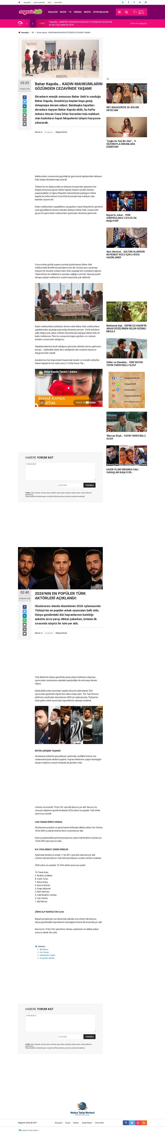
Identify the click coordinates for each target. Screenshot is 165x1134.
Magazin (52, 12)
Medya (87, 12)
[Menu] (119, 12)
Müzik (63, 12)
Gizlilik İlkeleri (87, 1123)
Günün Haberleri (39, 2)
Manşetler (27, 2)
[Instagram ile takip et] (138, 1122)
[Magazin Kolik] (30, 12)
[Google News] (49, 132)
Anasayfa (58, 1123)
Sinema (78, 12)
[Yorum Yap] (25, 124)
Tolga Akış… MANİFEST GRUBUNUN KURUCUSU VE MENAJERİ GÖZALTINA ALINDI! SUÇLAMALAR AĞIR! (80, 23)
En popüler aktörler (47, 958)
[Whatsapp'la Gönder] (25, 111)
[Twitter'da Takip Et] (134, 2)
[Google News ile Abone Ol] (122, 2)
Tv (70, 12)
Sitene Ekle (58, 2)
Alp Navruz (44, 949)
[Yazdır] (25, 120)
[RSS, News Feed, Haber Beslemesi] (144, 1122)
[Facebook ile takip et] (126, 1122)
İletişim (76, 1123)
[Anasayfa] (19, 2)
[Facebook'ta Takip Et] (128, 2)
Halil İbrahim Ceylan (47, 955)
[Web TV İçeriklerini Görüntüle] (140, 2)
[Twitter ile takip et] (132, 1122)
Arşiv (49, 2)
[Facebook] (25, 97)
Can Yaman (44, 952)
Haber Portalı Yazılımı (30, 1130)
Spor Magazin (100, 12)
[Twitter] (25, 102)
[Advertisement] (69, 154)
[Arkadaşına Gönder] (25, 115)
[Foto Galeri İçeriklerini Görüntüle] (145, 2)
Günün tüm (138, 23)
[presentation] (27, 23)
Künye (67, 1123)
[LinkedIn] (25, 106)
